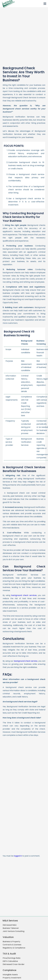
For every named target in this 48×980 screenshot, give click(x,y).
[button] (45, 3)
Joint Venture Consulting (13, 931)
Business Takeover (11, 928)
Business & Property (11, 941)
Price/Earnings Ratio (11, 958)
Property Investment (12, 977)
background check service (26, 661)
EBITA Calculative (10, 961)
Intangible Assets (10, 974)
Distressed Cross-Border (13, 964)
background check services (24, 595)
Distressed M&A (10, 925)
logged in (18, 856)
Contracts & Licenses (12, 944)
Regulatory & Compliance (14, 947)
